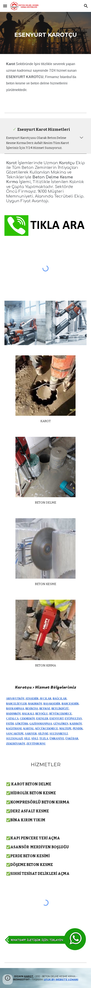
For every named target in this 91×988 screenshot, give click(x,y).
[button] (5, 6)
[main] (45, 33)
